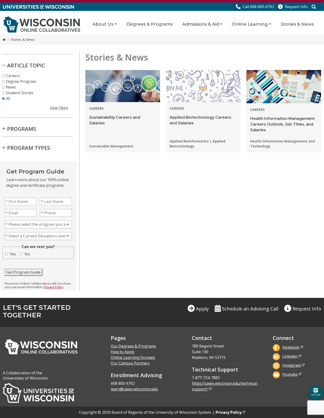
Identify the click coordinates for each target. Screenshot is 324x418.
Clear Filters (59, 107)
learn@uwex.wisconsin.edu (134, 389)
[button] (293, 6)
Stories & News (297, 24)
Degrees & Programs (149, 24)
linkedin (289, 356)
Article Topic (26, 65)
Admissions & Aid (200, 24)
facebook (290, 347)
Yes (13, 254)
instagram (291, 365)
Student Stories (19, 92)
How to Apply (122, 351)
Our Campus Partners (130, 363)
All (8, 98)
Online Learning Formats (133, 357)
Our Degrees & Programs (133, 346)
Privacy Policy (53, 287)
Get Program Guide (23, 272)
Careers (13, 75)
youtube (289, 374)
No (27, 254)
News (11, 87)
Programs (21, 128)
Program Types (28, 147)
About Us (103, 24)
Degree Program (21, 81)
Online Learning (250, 24)
